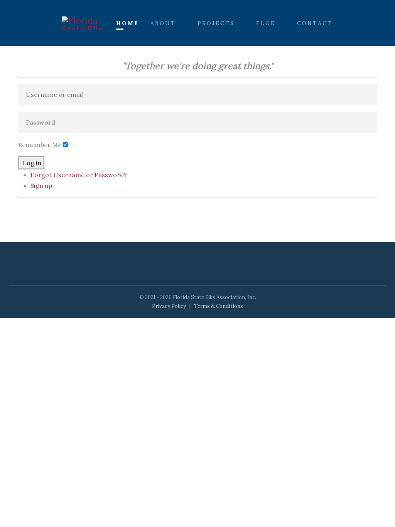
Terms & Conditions (218, 306)
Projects (216, 23)
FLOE (265, 23)
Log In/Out (140, 69)
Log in (32, 163)
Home (127, 23)
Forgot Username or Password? (78, 175)
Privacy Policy (169, 306)
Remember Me (39, 145)
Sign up (41, 185)
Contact (315, 23)
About (163, 23)
